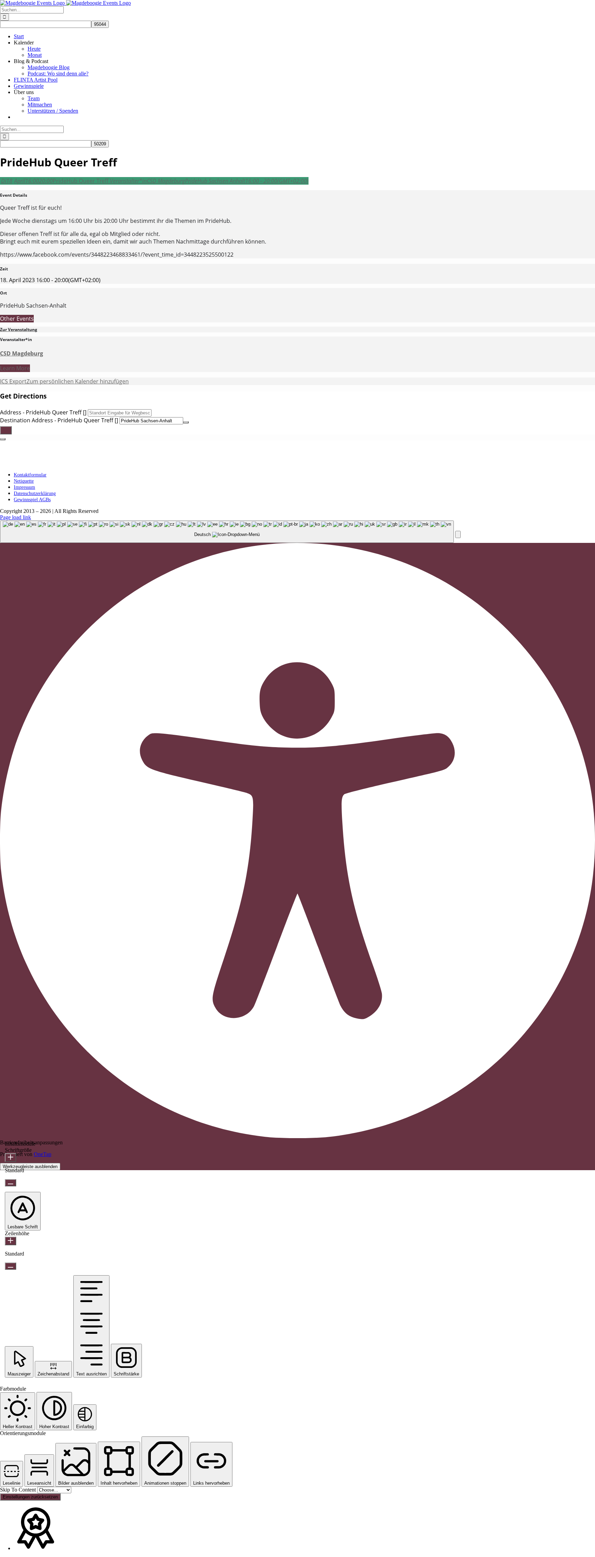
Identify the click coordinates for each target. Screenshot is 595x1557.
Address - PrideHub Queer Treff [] (43, 412)
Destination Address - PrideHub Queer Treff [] (59, 420)
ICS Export (13, 381)
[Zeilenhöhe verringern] (10, 1266)
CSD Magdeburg (21, 353)
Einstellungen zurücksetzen (30, 1496)
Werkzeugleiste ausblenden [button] (30, 1166)
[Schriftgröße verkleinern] (10, 1182)
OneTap (42, 1154)
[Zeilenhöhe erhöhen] (10, 1241)
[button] (458, 534)
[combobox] (227, 531)
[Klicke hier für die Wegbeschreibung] (6, 430)
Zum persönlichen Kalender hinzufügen (78, 381)
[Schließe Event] (3, 439)
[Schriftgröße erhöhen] (10, 1157)
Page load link (15, 517)
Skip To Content (18, 1490)
